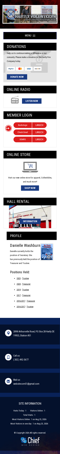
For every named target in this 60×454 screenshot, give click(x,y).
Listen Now (32, 101)
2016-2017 (21, 301)
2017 (19, 295)
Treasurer (26, 284)
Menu (29, 35)
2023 (19, 278)
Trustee (25, 278)
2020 (19, 284)
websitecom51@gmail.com (26, 383)
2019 (19, 289)
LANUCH (39, 125)
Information (30, 221)
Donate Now (17, 77)
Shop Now (30, 188)
